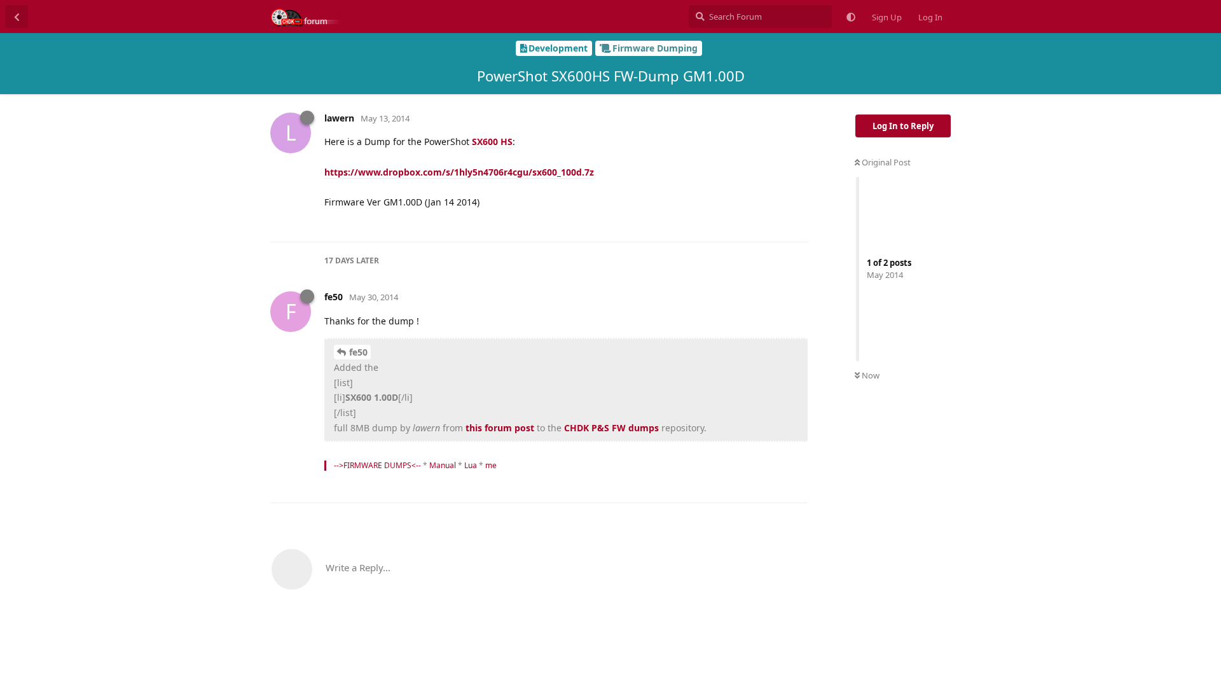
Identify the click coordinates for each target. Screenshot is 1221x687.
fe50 (358, 352)
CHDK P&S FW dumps (611, 428)
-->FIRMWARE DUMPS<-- (377, 465)
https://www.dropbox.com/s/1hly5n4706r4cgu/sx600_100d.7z (459, 172)
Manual (442, 465)
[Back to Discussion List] (16, 16)
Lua (470, 465)
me (491, 465)
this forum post (501, 428)
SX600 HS (492, 141)
